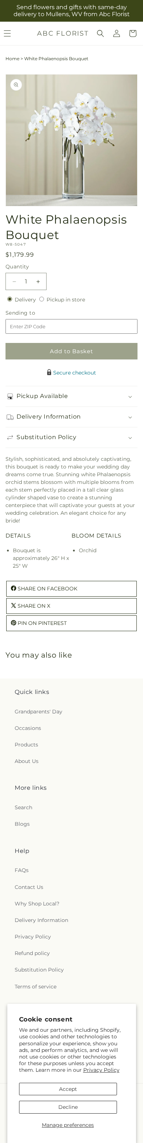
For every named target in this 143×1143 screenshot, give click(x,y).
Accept (68, 1089)
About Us (26, 761)
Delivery (26, 299)
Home (12, 58)
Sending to (31, 313)
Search (23, 807)
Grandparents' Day (38, 711)
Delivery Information (41, 920)
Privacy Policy (101, 1070)
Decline (68, 1107)
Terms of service (35, 986)
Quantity (17, 266)
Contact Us (29, 887)
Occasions (28, 728)
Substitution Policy (39, 969)
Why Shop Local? (37, 903)
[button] (100, 33)
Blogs (22, 824)
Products (26, 744)
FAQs (22, 870)
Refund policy (32, 953)
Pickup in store (66, 299)
